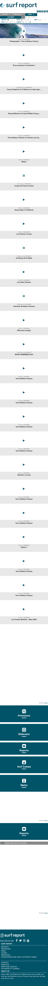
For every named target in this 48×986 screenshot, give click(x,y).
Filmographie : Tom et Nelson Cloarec (24, 41)
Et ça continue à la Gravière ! (24, 65)
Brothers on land (24, 475)
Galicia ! (24, 547)
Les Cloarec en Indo (24, 234)
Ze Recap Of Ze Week (24, 258)
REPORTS (5, 947)
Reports (24, 750)
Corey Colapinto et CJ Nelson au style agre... (24, 89)
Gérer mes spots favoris (15, 843)
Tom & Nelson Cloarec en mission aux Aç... (24, 138)
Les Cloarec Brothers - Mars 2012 (24, 619)
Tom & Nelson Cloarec (24, 378)
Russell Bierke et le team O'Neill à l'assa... (24, 113)
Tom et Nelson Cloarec (24, 499)
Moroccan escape (24, 330)
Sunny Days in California (24, 210)
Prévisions (5, 949)
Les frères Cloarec (24, 282)
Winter (24, 162)
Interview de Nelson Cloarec (24, 306)
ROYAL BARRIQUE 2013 (24, 354)
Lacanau (10, 17)
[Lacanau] (30, 22)
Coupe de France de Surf (24, 186)
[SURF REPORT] (12, 937)
